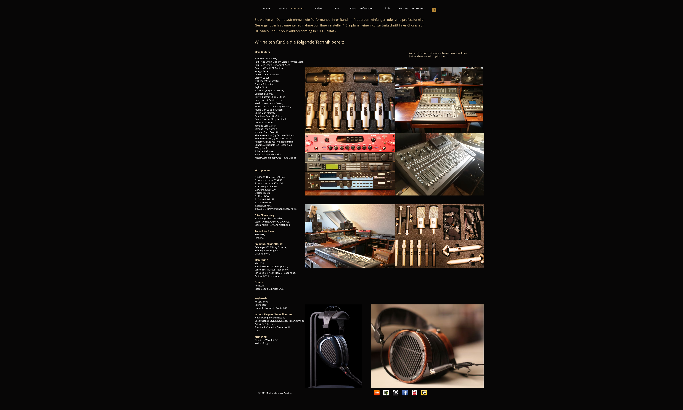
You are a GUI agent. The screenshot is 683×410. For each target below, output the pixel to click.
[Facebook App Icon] (405, 392)
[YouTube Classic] (414, 392)
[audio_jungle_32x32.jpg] (386, 392)
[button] (433, 9)
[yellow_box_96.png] (424, 392)
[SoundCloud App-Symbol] (377, 392)
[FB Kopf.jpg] (395, 392)
